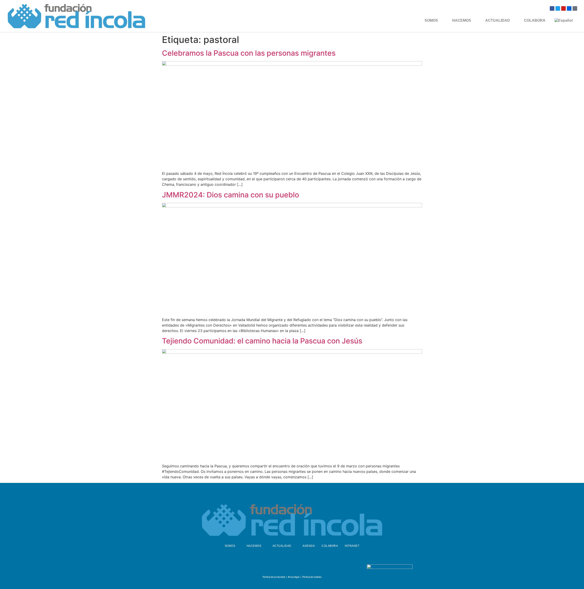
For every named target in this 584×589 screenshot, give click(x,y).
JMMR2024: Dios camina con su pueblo (230, 194)
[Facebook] (552, 8)
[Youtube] (563, 8)
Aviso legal (294, 577)
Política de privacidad (274, 577)
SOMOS (431, 20)
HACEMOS (461, 20)
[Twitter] (557, 8)
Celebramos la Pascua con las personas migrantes (249, 53)
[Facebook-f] (279, 567)
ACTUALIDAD (497, 20)
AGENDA (308, 545)
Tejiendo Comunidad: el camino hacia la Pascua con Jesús (262, 340)
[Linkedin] (302, 567)
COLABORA (534, 20)
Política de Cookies (312, 577)
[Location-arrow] (575, 8)
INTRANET (352, 545)
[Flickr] (569, 8)
